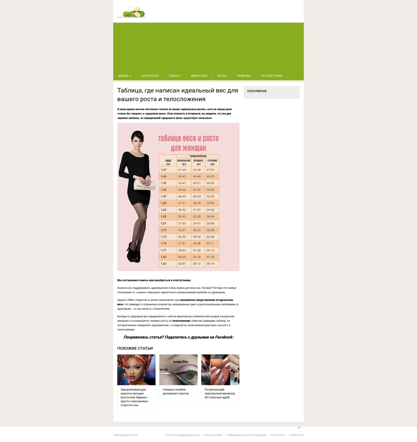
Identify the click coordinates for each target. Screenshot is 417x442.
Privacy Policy (278, 435)
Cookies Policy (296, 435)
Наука (222, 75)
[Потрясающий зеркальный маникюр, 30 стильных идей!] (220, 369)
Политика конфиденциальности (182, 435)
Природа (244, 75)
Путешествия (271, 75)
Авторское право (213, 435)
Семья (173, 75)
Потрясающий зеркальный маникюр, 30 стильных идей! (220, 393)
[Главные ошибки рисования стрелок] (178, 369)
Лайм (116, 435)
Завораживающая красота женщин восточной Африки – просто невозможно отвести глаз (135, 397)
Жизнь (123, 75)
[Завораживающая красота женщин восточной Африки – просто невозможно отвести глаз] (136, 369)
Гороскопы (150, 75)
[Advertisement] (208, 47)
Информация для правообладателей (246, 435)
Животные (199, 75)
